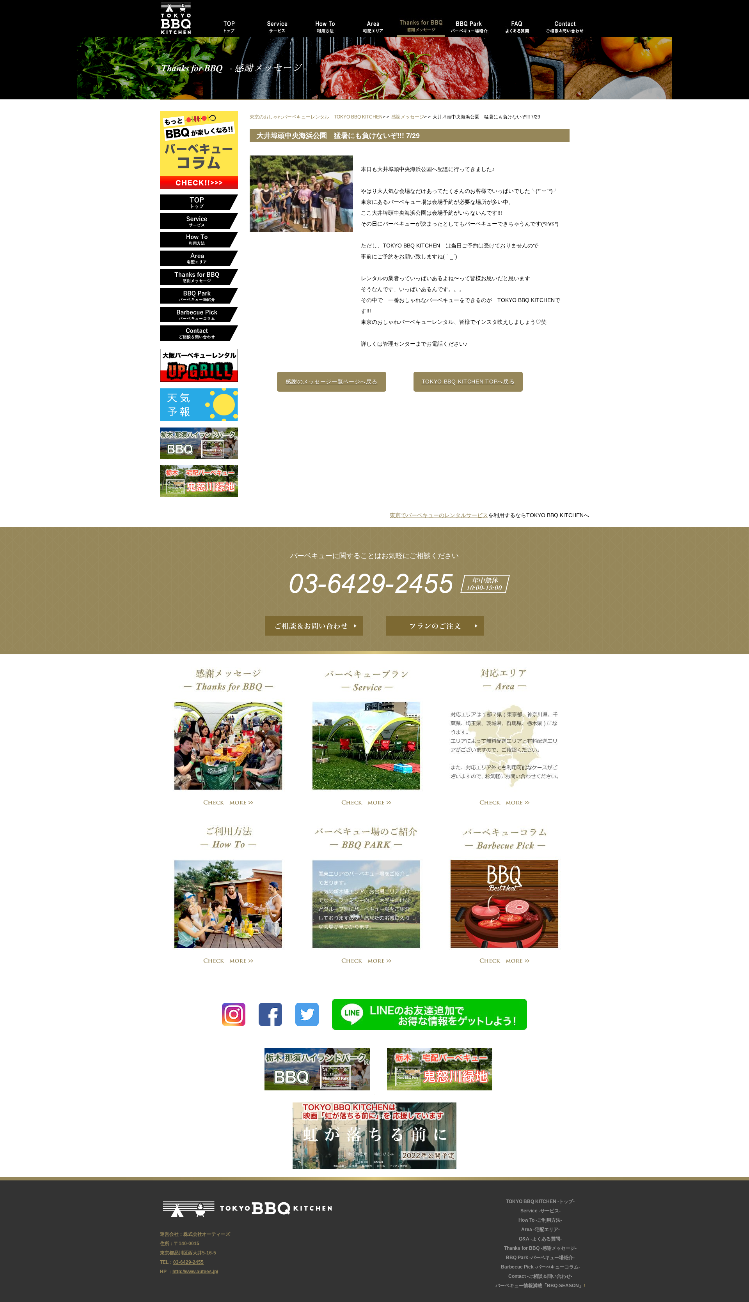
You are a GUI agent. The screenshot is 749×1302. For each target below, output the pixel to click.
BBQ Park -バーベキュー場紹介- (469, 25)
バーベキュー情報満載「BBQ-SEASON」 (539, 1285)
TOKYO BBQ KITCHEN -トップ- (229, 25)
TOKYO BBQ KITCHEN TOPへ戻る (468, 381)
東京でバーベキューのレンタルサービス (439, 515)
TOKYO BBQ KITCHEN (247, 1209)
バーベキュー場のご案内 (366, 887)
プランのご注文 (435, 626)
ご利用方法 (228, 887)
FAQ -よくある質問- (517, 25)
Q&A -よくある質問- (540, 1239)
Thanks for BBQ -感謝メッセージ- (421, 25)
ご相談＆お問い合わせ (314, 626)
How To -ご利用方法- (325, 25)
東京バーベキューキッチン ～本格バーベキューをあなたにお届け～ (182, 18)
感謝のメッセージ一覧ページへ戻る (331, 381)
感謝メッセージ (228, 729)
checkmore (228, 803)
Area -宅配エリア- (373, 25)
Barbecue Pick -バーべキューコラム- (199, 314)
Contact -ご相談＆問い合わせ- (565, 25)
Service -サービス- (277, 25)
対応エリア (504, 729)
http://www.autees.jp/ (195, 1271)
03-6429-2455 (374, 583)
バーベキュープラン (366, 729)
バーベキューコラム (504, 887)
